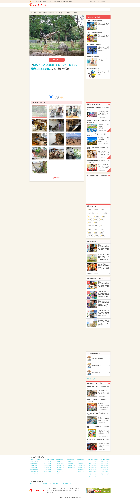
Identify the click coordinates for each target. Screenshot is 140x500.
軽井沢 (90, 235)
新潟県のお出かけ (47, 465)
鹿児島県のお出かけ (105, 473)
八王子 (102, 229)
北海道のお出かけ (34, 461)
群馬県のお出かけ (60, 469)
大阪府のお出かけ (81, 461)
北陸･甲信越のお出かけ (49, 459)
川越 (96, 232)
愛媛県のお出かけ (92, 471)
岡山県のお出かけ (92, 463)
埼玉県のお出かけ (60, 467)
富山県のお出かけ (47, 469)
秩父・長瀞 (91, 213)
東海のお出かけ (71, 459)
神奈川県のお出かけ (61, 463)
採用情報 (55, 483)
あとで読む (92, 1)
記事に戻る (56, 178)
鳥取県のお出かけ (92, 467)
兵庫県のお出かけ (81, 465)
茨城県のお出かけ (60, 473)
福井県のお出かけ (47, 471)
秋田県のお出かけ (34, 469)
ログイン (109, 1)
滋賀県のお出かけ (81, 471)
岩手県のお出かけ (34, 467)
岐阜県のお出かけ (72, 463)
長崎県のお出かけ (104, 465)
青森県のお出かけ (34, 465)
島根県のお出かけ (92, 469)
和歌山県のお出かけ (82, 469)
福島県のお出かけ (34, 473)
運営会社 (45, 483)
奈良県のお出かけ (81, 467)
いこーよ (33, 1)
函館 (103, 235)
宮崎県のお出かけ (104, 471)
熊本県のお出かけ (104, 467)
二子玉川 (97, 216)
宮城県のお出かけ (34, 463)
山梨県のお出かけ (47, 463)
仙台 (90, 216)
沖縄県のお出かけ (104, 474)
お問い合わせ (33, 483)
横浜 (90, 209)
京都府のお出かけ (81, 463)
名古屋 (96, 209)
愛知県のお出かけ (72, 461)
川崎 (96, 222)
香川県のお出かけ (92, 474)
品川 (90, 222)
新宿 (104, 216)
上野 (90, 229)
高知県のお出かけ (92, 473)
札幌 (90, 219)
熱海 (96, 229)
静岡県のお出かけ (72, 467)
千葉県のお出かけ (60, 465)
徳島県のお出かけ (92, 476)
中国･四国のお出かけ (93, 459)
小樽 (97, 235)
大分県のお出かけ (104, 469)
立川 (96, 219)
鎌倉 (102, 225)
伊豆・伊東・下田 (93, 225)
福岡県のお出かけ (104, 461)
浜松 (102, 232)
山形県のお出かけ (34, 471)
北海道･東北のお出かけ (35, 459)
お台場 (105, 213)
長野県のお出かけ (47, 461)
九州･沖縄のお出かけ (105, 459)
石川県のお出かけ (47, 467)
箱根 (90, 232)
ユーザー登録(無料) (101, 1)
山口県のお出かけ (92, 465)
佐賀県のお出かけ (104, 463)
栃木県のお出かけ (60, 471)
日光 (102, 219)
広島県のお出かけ (92, 461)
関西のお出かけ (81, 459)
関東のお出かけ (60, 459)
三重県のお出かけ (72, 465)
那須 (103, 209)
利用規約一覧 (67, 483)
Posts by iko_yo (90, 378)
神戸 (99, 213)
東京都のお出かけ (60, 461)
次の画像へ (56, 60)
